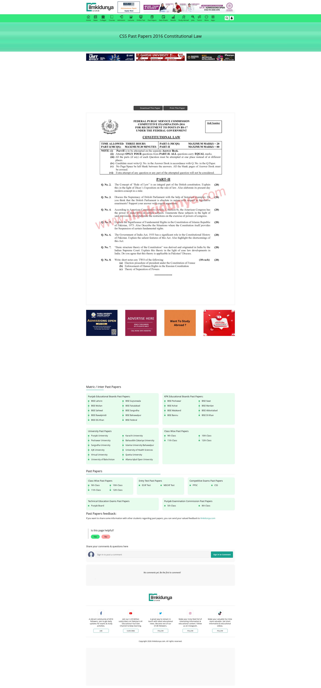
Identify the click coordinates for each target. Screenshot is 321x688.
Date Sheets (163, 20)
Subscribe (131, 631)
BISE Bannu (172, 415)
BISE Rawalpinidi (98, 415)
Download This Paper (150, 108)
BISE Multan (96, 405)
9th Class (171, 435)
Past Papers (152, 20)
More (207, 20)
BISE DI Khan (208, 415)
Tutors (199, 20)
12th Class (206, 440)
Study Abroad (183, 20)
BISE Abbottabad (210, 410)
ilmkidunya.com (207, 518)
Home (88, 20)
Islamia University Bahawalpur (140, 445)
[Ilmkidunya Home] (100, 7)
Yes (95, 536)
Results (173, 20)
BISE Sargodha (132, 410)
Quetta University (134, 454)
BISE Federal (131, 420)
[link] (129, 7)
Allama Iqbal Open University (139, 459)
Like (101, 631)
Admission (121, 20)
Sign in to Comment (222, 554)
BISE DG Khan (97, 420)
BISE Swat (206, 401)
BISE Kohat (172, 405)
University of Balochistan (103, 459)
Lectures (131, 20)
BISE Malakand (174, 410)
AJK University (97, 450)
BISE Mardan (208, 405)
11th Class (172, 440)
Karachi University (134, 435)
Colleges (103, 20)
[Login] (232, 18)
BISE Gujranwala (133, 401)
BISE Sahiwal (97, 410)
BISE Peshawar (174, 401)
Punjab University (99, 435)
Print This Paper (177, 108)
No (105, 536)
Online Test (141, 20)
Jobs (192, 20)
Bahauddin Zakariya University (140, 440)
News (95, 20)
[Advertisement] (160, 80)
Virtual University (99, 454)
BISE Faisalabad (133, 405)
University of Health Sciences (139, 450)
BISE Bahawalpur (133, 415)
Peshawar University (100, 440)
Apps (213, 20)
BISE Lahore (96, 401)
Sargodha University (100, 445)
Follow (161, 631)
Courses (112, 20)
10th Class (206, 435)
